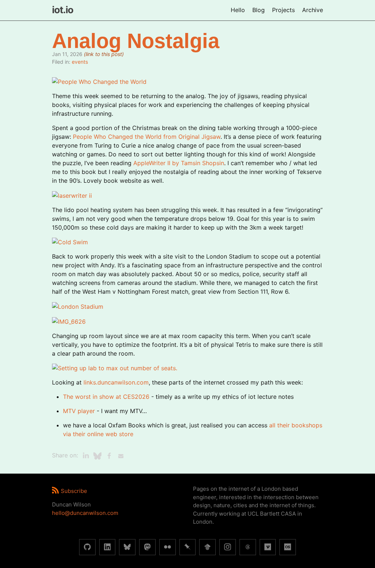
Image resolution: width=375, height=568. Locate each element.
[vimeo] (268, 547)
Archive (312, 10)
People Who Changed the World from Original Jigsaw (146, 136)
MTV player (79, 411)
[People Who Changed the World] (99, 81)
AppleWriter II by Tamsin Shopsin (178, 163)
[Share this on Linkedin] (86, 456)
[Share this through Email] (121, 456)
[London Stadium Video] (69, 320)
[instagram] (227, 547)
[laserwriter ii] (72, 194)
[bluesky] (127, 547)
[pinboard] (187, 547)
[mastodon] (147, 547)
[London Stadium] (77, 305)
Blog (258, 10)
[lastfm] (287, 547)
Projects (283, 10)
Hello (238, 10)
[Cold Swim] (70, 241)
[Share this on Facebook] (109, 456)
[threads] (248, 547)
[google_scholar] (207, 547)
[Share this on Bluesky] (97, 456)
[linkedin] (107, 547)
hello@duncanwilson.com (85, 512)
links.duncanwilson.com (116, 382)
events (80, 62)
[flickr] (167, 547)
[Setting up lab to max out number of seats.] (114, 367)
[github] (87, 547)
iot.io (62, 9)
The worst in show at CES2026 (106, 396)
